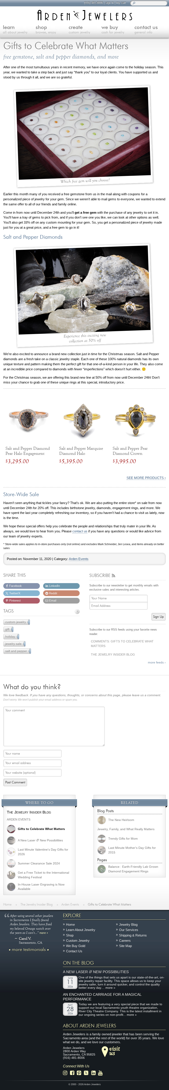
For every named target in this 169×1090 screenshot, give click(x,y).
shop (46, 29)
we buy (112, 29)
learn (15, 29)
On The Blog (78, 963)
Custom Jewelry (78, 940)
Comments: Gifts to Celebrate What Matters (122, 644)
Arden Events (78, 559)
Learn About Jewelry (80, 930)
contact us (79, 531)
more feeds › (157, 662)
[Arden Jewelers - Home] (84, 15)
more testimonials (29, 949)
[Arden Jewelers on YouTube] (101, 1073)
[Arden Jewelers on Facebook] (73, 1073)
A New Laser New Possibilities (96, 972)
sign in (109, 2)
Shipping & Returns (133, 935)
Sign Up (158, 616)
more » (43, 932)
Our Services (128, 930)
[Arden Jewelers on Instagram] (66, 1073)
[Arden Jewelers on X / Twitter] (87, 1073)
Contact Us (74, 951)
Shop (69, 935)
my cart (121, 2)
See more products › (146, 478)
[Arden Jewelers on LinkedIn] (94, 1073)
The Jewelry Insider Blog (113, 654)
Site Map (125, 946)
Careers (125, 940)
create (79, 29)
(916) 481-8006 (93, 2)
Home (70, 924)
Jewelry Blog (128, 924)
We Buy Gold (75, 946)
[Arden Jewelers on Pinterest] (80, 1073)
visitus (114, 1050)
